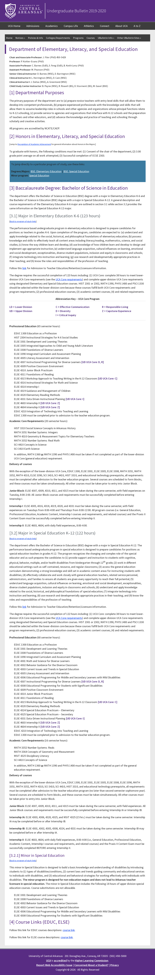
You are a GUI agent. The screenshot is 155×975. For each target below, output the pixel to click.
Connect (104, 26)
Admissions (32, 26)
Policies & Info (35, 37)
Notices (20, 37)
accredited (60, 960)
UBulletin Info (106, 37)
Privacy (114, 965)
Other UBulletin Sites (129, 37)
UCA (48, 960)
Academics (51, 26)
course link (69, 930)
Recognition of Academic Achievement (34, 144)
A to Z (137, 26)
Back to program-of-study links (23, 221)
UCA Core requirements (69, 279)
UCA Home (14, 26)
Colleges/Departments (58, 37)
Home (9, 37)
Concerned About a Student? (91, 965)
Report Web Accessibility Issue (54, 965)
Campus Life (71, 26)
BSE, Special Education (76, 171)
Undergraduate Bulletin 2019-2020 (76, 11)
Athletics (89, 26)
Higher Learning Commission (91, 960)
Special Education (39, 175)
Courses (91, 37)
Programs (78, 37)
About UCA (121, 26)
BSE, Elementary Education (46, 171)
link (24, 268)
